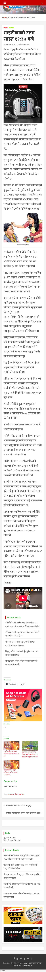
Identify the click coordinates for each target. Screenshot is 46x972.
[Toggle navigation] (5, 2)
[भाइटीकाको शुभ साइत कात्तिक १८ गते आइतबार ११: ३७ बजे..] (11, 764)
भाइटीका (21, 794)
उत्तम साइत (11, 794)
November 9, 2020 (10, 44)
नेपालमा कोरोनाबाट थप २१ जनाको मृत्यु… (18, 806)
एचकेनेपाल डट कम (24, 44)
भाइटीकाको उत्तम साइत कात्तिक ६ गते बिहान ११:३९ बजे (11, 753)
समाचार (6, 28)
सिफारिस (11, 28)
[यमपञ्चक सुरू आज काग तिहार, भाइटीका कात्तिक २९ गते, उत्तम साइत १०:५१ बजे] (30, 746)
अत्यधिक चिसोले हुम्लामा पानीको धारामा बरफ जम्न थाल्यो (23, 813)
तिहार (16, 794)
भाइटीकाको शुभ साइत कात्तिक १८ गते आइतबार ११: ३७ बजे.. (10, 772)
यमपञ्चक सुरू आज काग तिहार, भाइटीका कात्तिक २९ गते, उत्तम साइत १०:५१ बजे (30, 754)
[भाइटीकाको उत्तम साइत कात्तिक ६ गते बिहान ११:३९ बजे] (11, 745)
